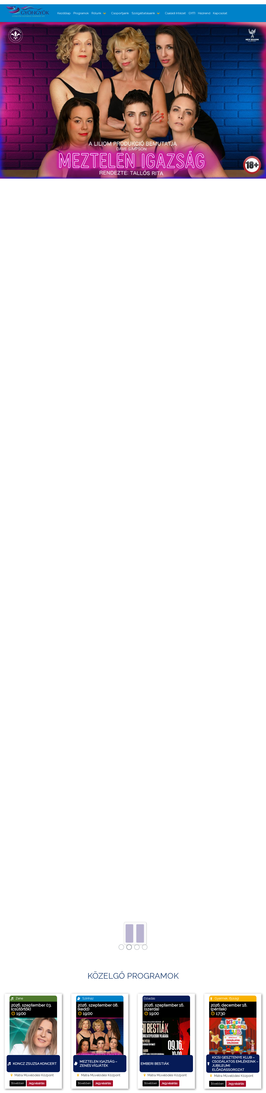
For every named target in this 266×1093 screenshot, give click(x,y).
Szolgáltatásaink (143, 13)
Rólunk (96, 13)
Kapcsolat (220, 13)
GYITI (191, 13)
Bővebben (17, 1083)
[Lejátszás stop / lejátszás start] (135, 933)
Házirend (204, 13)
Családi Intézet (175, 13)
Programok (81, 13)
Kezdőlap (64, 13)
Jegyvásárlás (36, 1083)
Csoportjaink (120, 13)
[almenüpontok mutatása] (104, 13)
